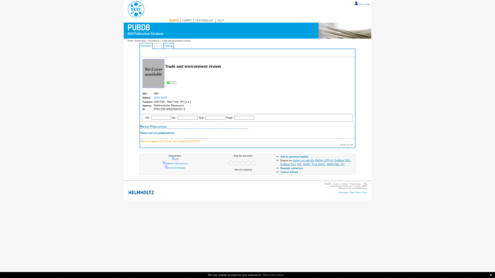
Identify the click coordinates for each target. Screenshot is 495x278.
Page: (229, 117)
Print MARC (318, 164)
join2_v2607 (361, 186)
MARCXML (333, 164)
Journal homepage (176, 168)
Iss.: (174, 117)
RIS (299, 164)
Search (174, 20)
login (367, 4)
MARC (306, 164)
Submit (187, 20)
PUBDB (153, 8)
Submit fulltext (289, 172)
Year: (201, 117)
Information (146, 46)
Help (220, 20)
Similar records (346, 145)
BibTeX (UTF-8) (324, 160)
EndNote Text (288, 164)
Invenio (345, 186)
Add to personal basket (294, 156)
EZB (176, 159)
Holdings (169, 46)
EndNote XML (342, 160)
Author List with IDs (304, 160)
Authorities (140, 41)
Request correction (291, 168)
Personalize (204, 20)
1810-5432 (160, 97)
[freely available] (171, 82)
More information (273, 274)
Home (130, 41)
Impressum (343, 192)
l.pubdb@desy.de (359, 188)
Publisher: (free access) (176, 163)
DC (342, 164)
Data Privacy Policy (358, 192)
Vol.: (147, 117)
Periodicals (153, 41)
